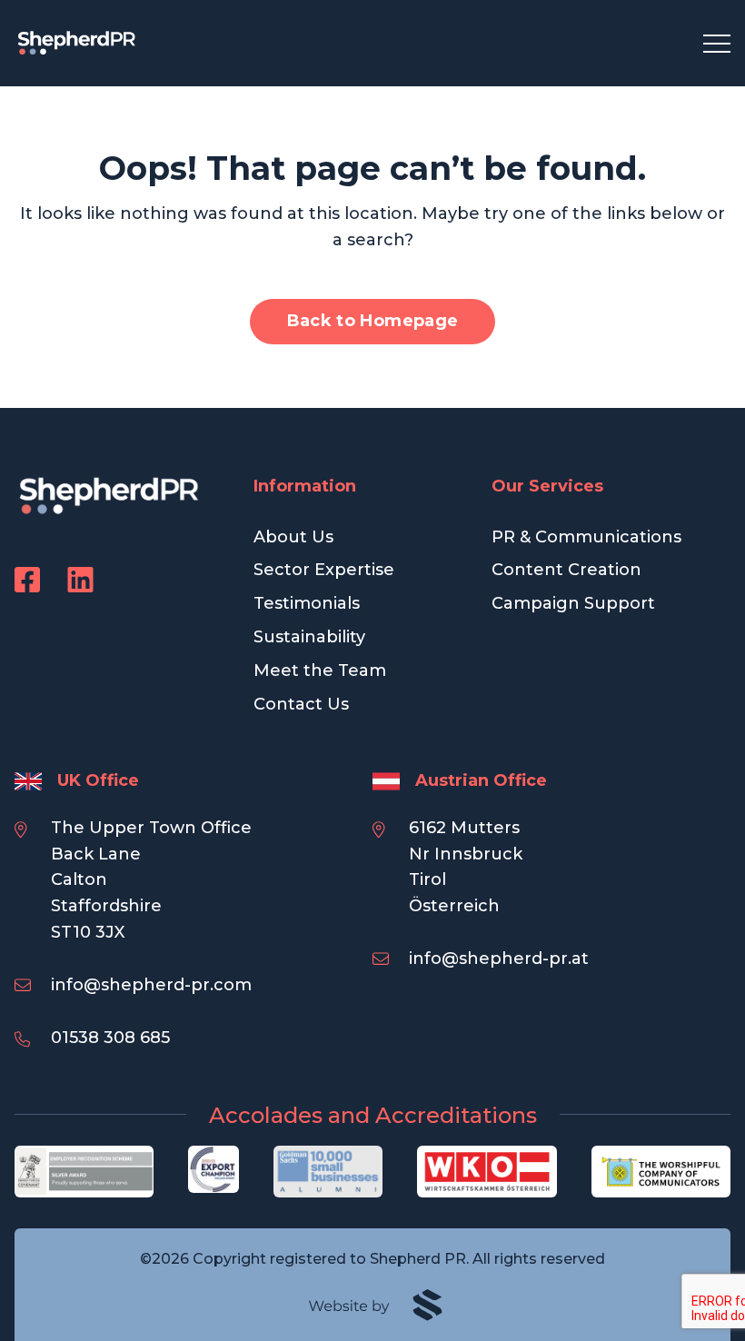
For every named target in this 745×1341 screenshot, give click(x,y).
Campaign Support (573, 603)
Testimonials (306, 603)
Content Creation (566, 570)
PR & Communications (586, 537)
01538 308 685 (110, 1038)
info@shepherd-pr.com (151, 985)
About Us (293, 537)
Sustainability (309, 637)
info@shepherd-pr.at (499, 958)
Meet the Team (319, 670)
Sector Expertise (323, 570)
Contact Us (301, 704)
